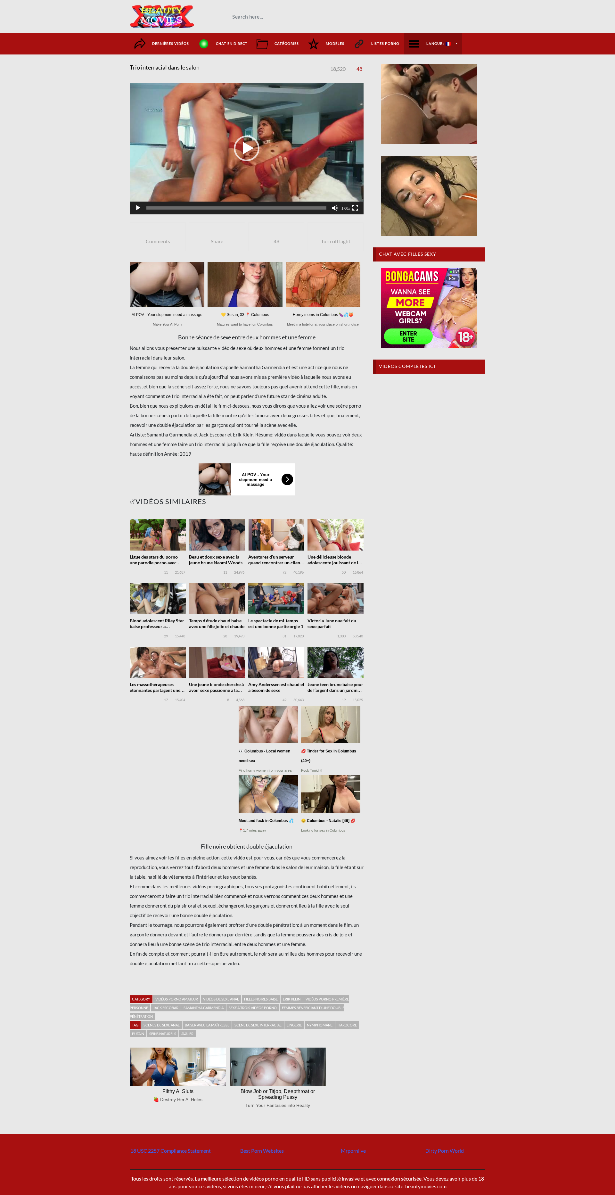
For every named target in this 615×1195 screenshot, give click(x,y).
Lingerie (294, 1025)
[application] (247, 148)
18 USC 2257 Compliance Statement (170, 1151)
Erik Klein (291, 999)
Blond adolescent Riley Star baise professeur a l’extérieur (157, 626)
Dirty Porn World (444, 1151)
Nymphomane (319, 1025)
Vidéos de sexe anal (221, 999)
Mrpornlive (353, 1151)
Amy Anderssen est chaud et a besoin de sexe (276, 687)
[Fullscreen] (355, 208)
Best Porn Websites (262, 1151)
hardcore (347, 1025)
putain (138, 1034)
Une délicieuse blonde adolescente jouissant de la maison (334, 562)
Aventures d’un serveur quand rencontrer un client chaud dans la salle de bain (275, 562)
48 (359, 69)
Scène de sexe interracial (258, 1025)
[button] (246, 148)
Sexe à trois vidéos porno (253, 1008)
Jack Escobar (165, 1008)
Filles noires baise (261, 999)
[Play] (138, 208)
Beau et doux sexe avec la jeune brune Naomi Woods (215, 559)
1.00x (345, 208)
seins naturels (162, 1034)
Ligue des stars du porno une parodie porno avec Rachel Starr (154, 562)
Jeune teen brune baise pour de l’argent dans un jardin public (335, 690)
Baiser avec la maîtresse (207, 1025)
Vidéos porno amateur (176, 999)
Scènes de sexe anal (162, 1025)
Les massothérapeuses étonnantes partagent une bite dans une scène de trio (156, 690)
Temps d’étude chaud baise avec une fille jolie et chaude (216, 623)
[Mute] (335, 208)
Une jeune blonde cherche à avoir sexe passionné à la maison (216, 690)
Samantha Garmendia (204, 1008)
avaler (187, 1034)
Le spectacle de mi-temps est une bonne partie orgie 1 (275, 623)
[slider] (236, 208)
